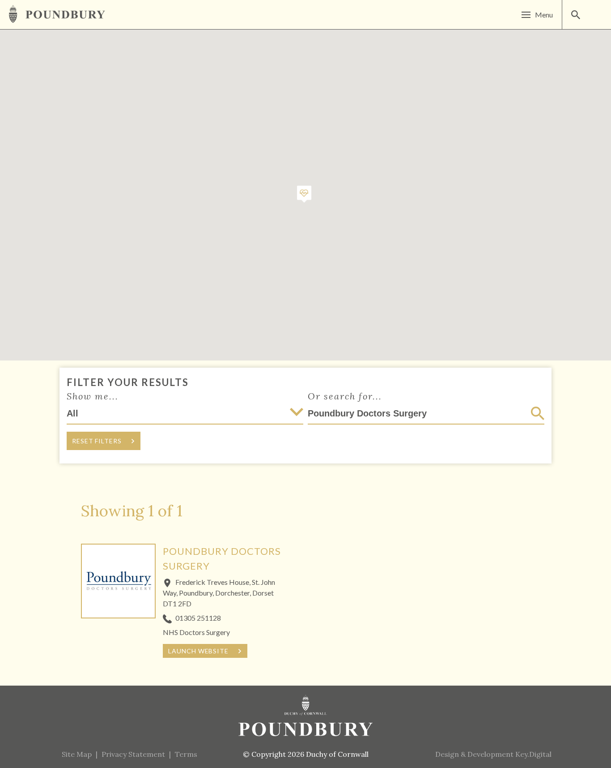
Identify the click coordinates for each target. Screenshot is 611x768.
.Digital (533, 754)
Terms (186, 754)
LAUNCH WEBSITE (198, 651)
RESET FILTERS (97, 441)
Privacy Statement (133, 754)
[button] (304, 194)
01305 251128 (198, 618)
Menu (544, 14)
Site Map (77, 754)
